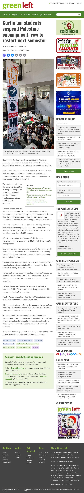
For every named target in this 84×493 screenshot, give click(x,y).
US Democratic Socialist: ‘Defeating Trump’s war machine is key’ (66, 397)
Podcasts (18, 455)
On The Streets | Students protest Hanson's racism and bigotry (67, 287)
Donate (72, 3)
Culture (5, 460)
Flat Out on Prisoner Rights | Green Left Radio (67, 274)
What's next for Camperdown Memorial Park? (68, 144)
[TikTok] (66, 354)
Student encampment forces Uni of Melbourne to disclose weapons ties (39, 190)
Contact (29, 460)
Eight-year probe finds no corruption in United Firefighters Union (66, 374)
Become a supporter (13, 374)
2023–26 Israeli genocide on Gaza (28, 344)
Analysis (6, 455)
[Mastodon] (4, 55)
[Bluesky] (12, 55)
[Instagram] (68, 354)
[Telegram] (71, 354)
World (5, 457)
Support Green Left (67, 208)
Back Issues (7, 462)
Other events (69, 171)
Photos (17, 452)
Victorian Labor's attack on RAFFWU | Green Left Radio (68, 280)
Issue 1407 (20, 50)
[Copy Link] (24, 55)
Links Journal (43, 452)
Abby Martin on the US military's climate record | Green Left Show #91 (66, 295)
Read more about (61, 484)
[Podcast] (61, 354)
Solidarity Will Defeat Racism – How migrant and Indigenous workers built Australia (68, 161)
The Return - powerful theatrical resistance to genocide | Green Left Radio (67, 267)
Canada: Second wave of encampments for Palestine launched (37, 202)
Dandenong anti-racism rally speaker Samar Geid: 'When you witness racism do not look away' (68, 319)
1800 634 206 (23, 382)
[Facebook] (8, 55)
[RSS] (80, 354)
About (29, 455)
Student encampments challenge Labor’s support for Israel (39, 196)
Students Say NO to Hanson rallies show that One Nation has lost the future (68, 342)
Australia (35, 347)
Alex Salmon (8, 46)
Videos (17, 457)
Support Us (17, 14)
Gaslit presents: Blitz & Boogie (68, 137)
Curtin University (8, 347)
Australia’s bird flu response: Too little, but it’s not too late (68, 381)
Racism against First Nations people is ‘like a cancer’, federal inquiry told (67, 388)
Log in (79, 3)
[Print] (16, 55)
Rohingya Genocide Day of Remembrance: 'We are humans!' (67, 310)
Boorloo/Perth (20, 46)
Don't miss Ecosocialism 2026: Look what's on (68, 327)
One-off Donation (17, 368)
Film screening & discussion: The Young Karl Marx (67, 152)
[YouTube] (57, 354)
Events (35, 14)
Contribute (30, 458)
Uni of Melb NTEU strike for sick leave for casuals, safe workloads (67, 366)
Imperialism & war (9, 340)
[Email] (20, 55)
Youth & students (9, 344)
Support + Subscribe (59, 3)
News (28, 50)
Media (27, 14)
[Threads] (77, 354)
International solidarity (25, 340)
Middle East (38, 340)
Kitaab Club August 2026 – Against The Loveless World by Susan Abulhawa (68, 129)
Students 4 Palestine (23, 347)
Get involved (46, 14)
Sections (6, 14)
